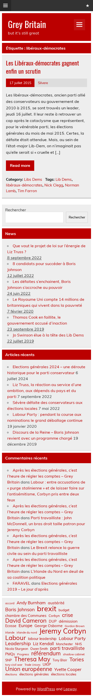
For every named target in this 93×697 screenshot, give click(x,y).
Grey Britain (27, 24)
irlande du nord (27, 632)
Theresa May (32, 659)
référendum (46, 653)
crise (67, 615)
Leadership (18, 643)
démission (68, 621)
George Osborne (48, 626)
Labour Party (72, 638)
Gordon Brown (75, 626)
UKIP (47, 664)
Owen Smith (39, 648)
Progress (23, 654)
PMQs (10, 654)
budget (64, 610)
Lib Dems (64, 179)
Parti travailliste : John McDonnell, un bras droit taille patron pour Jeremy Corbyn (46, 523)
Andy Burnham (31, 603)
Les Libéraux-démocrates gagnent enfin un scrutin (42, 67)
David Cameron (26, 620)
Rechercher (15, 209)
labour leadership (42, 638)
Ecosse (10, 626)
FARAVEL (21, 583)
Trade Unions (32, 665)
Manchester (64, 644)
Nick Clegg (53, 185)
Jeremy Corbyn (62, 631)
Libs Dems (33, 179)
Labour (15, 638)
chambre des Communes (25, 615)
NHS (78, 644)
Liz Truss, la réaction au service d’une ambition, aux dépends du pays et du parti (44, 390)
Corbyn (54, 615)
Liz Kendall (43, 644)
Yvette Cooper (67, 669)
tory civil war (13, 664)
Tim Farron (27, 190)
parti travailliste (67, 648)
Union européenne (28, 669)
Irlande (9, 632)
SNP (8, 660)
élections (11, 674)
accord (9, 603)
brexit (46, 608)
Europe (25, 625)
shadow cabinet (74, 654)
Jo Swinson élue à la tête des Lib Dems (48, 335)
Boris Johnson (20, 609)
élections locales (63, 674)
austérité (56, 603)
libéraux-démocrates (24, 185)
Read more (20, 165)
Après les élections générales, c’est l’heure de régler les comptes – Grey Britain (42, 476)
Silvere (43, 83)
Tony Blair (60, 660)
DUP (53, 621)
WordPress (46, 689)
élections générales (34, 674)
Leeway (70, 689)
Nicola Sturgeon (16, 648)
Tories (76, 659)
